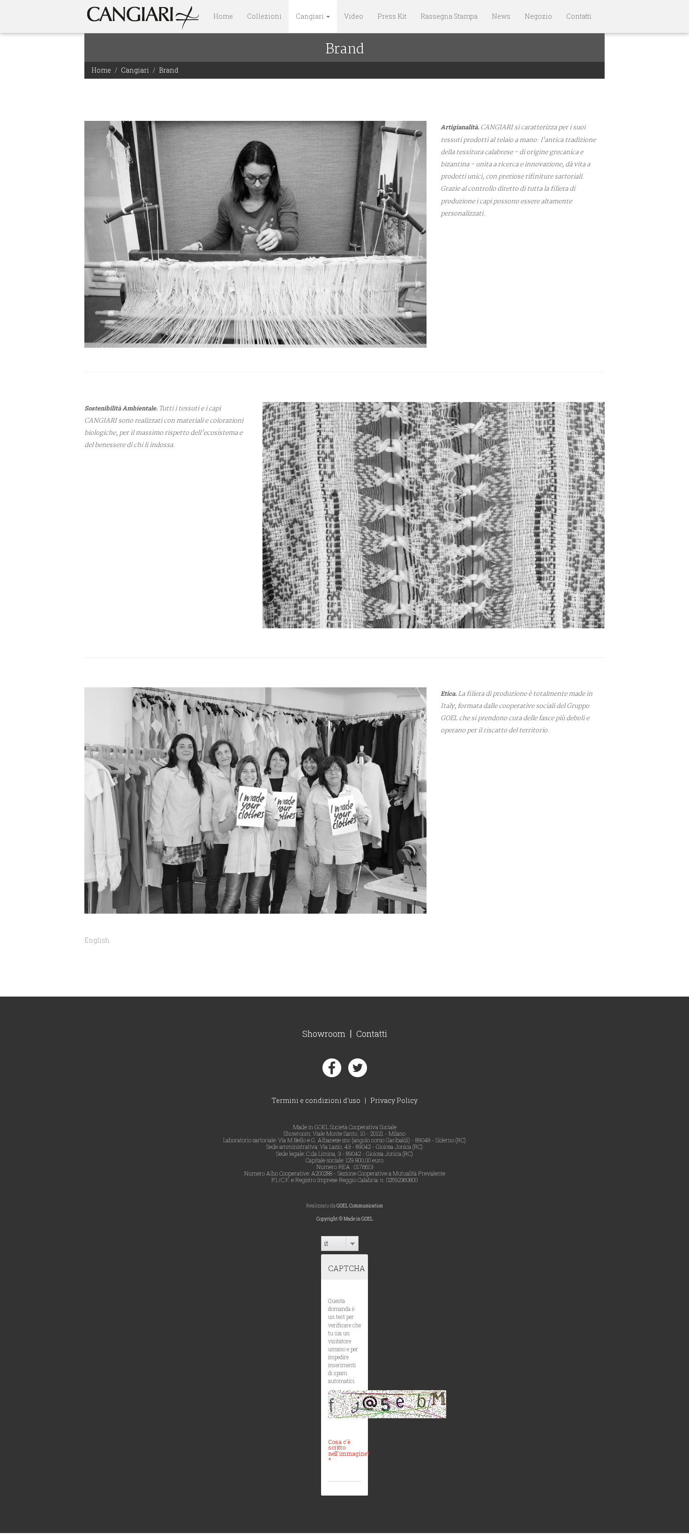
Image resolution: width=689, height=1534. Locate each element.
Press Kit (391, 16)
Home (223, 16)
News (501, 16)
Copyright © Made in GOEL (344, 1219)
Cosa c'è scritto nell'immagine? (344, 1451)
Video (353, 16)
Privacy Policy (394, 1100)
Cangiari (310, 16)
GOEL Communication (360, 1206)
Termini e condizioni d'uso (316, 1100)
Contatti (579, 16)
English (97, 940)
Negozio (538, 16)
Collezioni (264, 16)
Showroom (323, 1033)
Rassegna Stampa (449, 16)
